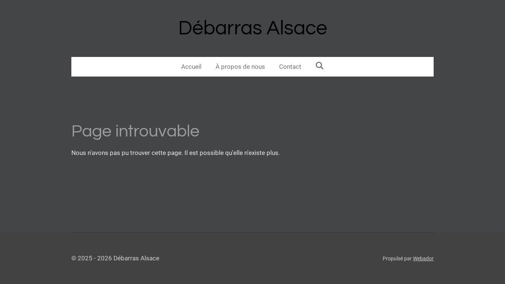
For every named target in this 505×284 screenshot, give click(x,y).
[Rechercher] (319, 65)
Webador (423, 258)
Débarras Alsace (252, 28)
